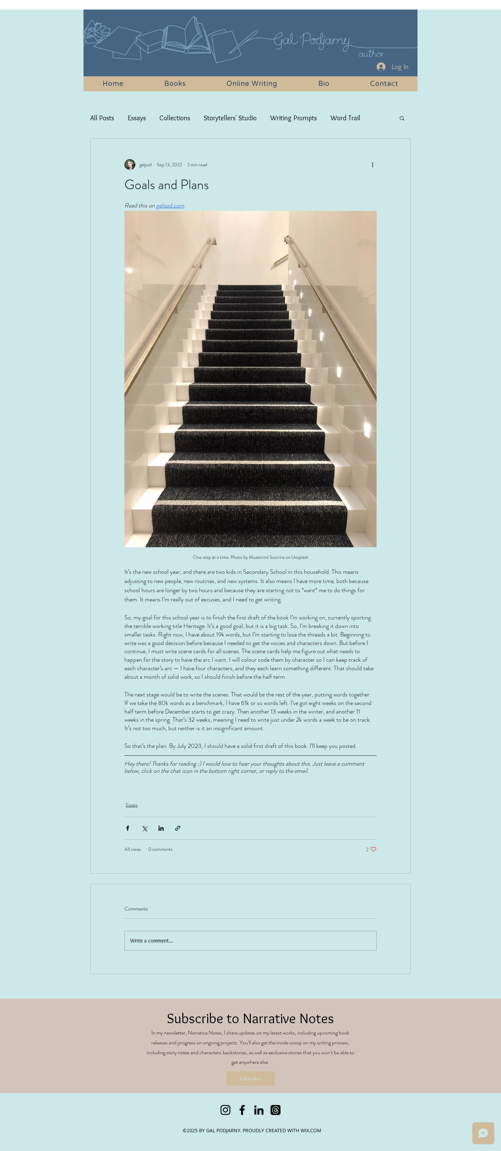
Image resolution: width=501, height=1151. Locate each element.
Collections (175, 118)
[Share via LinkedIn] (161, 828)
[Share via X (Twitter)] (144, 828)
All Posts (102, 118)
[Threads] (275, 1110)
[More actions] (372, 164)
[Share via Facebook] (127, 828)
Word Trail (345, 118)
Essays (137, 118)
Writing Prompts (293, 118)
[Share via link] (177, 828)
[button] (402, 118)
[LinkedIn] (258, 1110)
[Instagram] (225, 1110)
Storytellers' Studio (230, 118)
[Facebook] (242, 1110)
